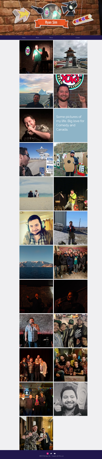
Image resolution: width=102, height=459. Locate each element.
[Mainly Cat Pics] (48, 453)
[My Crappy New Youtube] (55, 453)
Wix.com (61, 456)
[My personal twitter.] (51, 453)
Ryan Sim (51, 22)
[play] (91, 1)
